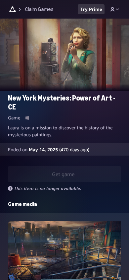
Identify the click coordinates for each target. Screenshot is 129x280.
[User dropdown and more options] (114, 9)
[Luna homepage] (12, 10)
